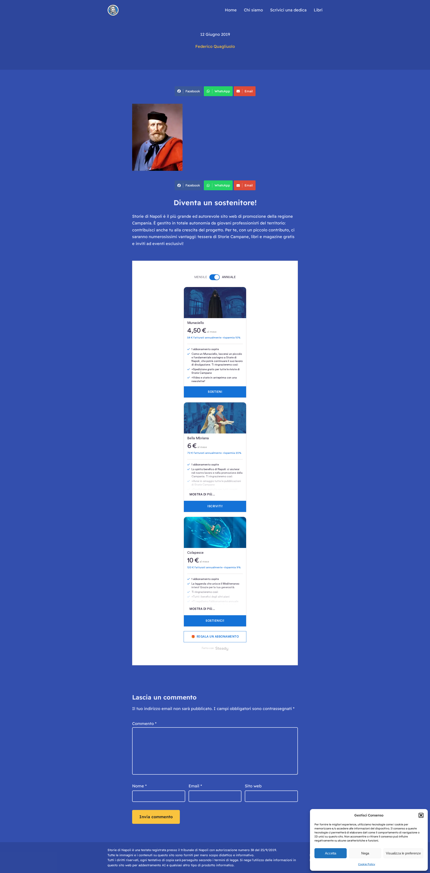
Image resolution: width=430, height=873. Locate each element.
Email (249, 91)
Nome (139, 785)
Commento (144, 723)
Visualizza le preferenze (403, 853)
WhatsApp (222, 91)
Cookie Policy (366, 864)
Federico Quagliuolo (215, 46)
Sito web (253, 785)
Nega (365, 853)
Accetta (330, 853)
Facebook (192, 91)
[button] (421, 815)
